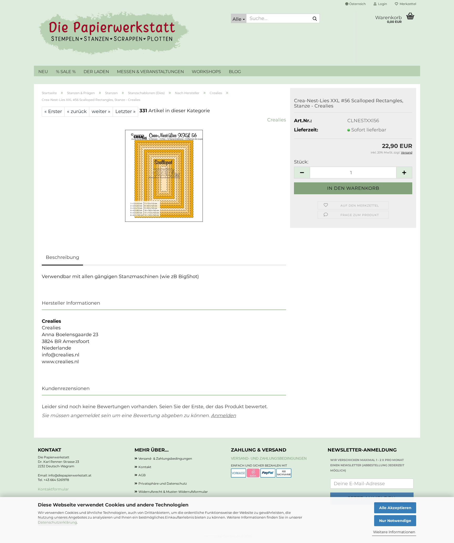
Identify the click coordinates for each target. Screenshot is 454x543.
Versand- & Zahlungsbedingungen (165, 458)
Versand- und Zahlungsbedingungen (269, 458)
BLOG (235, 71)
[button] (355, 4)
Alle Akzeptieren (395, 507)
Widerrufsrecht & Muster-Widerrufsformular (173, 492)
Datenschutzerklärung (57, 522)
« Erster (53, 111)
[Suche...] (315, 18)
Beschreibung (62, 257)
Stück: (301, 162)
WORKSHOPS (206, 71)
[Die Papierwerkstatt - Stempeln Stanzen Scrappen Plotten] (130, 34)
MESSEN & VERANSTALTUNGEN (150, 71)
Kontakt (144, 467)
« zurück (77, 111)
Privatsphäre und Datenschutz (162, 483)
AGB (142, 475)
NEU (43, 71)
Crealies (276, 120)
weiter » (101, 111)
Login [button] (381, 4)
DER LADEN (96, 71)
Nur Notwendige (395, 520)
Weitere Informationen (394, 532)
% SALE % (66, 71)
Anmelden (223, 415)
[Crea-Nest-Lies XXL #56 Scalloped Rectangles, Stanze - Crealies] (164, 175)
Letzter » (125, 111)
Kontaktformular (53, 489)
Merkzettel (407, 4)
